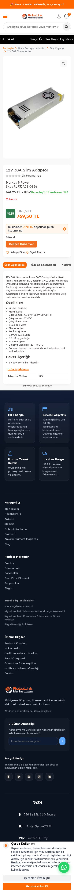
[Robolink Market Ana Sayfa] (37, 690)
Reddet (16, 862)
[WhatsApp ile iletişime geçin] (63, 867)
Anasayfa (8, 48)
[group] (37, 107)
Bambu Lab (12, 568)
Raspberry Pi (13, 513)
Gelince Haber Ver (21, 244)
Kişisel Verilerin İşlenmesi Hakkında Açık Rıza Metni (35, 611)
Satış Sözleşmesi (15, 658)
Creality (9, 563)
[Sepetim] (66, 16)
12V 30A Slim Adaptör (19, 51)
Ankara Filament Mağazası (21, 538)
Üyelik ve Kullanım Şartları (21, 653)
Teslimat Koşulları (15, 643)
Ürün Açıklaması (14, 264)
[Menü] (5, 17)
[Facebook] (9, 777)
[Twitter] (19, 777)
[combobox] (37, 26)
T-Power (24, 182)
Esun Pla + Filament (17, 578)
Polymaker (11, 572)
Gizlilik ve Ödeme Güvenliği (22, 668)
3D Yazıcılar (12, 508)
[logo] (32, 16)
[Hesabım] (59, 16)
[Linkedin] (50, 777)
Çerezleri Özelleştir (37, 878)
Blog (7, 544)
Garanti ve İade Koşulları (20, 663)
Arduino (9, 518)
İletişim (9, 673)
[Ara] (66, 27)
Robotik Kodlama (16, 529)
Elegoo (9, 588)
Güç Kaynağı (57, 48)
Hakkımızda (12, 648)
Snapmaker (12, 583)
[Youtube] (29, 777)
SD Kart (9, 523)
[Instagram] (39, 777)
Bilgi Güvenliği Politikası (19, 624)
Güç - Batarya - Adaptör (32, 48)
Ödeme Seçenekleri (43, 264)
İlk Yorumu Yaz (31, 175)
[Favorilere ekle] (63, 63)
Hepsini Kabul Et (37, 886)
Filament (10, 533)
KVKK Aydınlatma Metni (19, 606)
